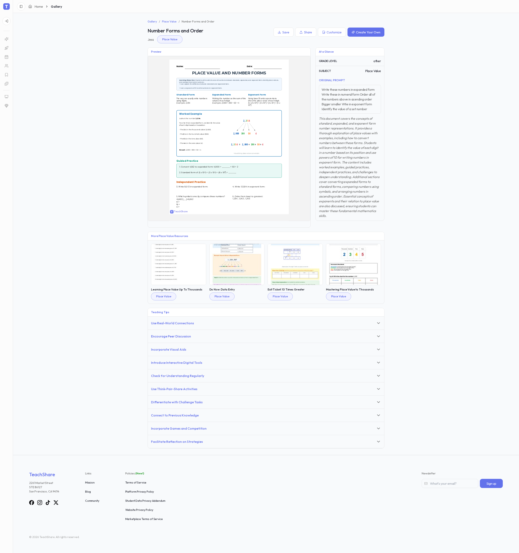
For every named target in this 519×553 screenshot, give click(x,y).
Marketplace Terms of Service (144, 519)
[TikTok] (47, 502)
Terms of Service (136, 482)
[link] (6, 39)
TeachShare (42, 474)
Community (92, 501)
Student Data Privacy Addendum (145, 501)
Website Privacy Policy (139, 510)
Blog (88, 491)
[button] (6, 57)
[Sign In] (6, 21)
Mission (90, 482)
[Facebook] (31, 502)
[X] (56, 502)
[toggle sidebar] (21, 6)
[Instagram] (39, 502)
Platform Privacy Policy (139, 491)
